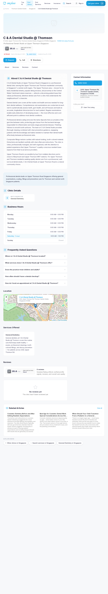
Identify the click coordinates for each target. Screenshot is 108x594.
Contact (35, 67)
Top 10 (22, 3)
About (7, 67)
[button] (35, 306)
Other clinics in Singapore (16, 443)
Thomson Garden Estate (18, 8)
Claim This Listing (89, 107)
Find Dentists (38, 3)
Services (47, 3)
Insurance (57, 3)
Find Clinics (29, 3)
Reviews (25, 67)
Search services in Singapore (43, 443)
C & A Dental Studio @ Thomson (31, 297)
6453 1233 (32, 54)
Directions (37, 60)
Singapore (32, 8)
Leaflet (53, 320)
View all (99, 408)
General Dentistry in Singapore (70, 443)
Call (23, 60)
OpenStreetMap (62, 320)
